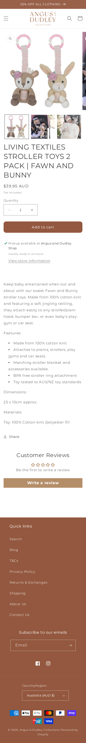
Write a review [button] (43, 483)
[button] (6, 18)
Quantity (11, 200)
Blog (14, 550)
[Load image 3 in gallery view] (69, 127)
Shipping (18, 593)
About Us (18, 604)
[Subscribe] (70, 645)
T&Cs (14, 560)
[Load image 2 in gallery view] (43, 127)
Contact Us (20, 615)
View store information (29, 261)
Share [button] (14, 437)
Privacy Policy (22, 571)
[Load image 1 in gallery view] (17, 127)
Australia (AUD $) (41, 695)
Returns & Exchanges (28, 582)
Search (16, 539)
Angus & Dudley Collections (40, 729)
